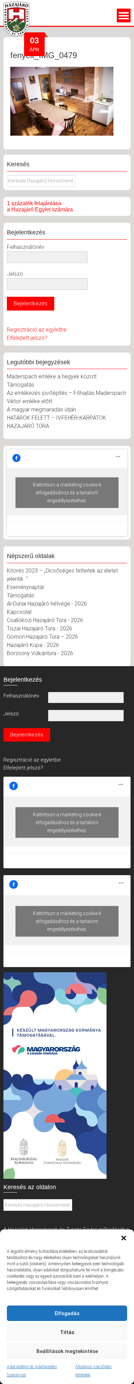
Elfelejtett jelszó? (27, 338)
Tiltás (67, 1332)
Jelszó (15, 274)
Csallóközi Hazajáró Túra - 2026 (45, 620)
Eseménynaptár (25, 587)
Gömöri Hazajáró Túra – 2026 (42, 636)
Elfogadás (67, 1313)
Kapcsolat (19, 612)
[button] (123, 1238)
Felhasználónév (25, 247)
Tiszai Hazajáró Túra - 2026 (39, 628)
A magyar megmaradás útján (41, 409)
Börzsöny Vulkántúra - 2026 (40, 653)
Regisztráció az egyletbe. (32, 760)
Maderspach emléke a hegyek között (52, 376)
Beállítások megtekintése (67, 1351)
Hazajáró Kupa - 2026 (33, 645)
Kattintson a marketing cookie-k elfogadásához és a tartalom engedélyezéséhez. (67, 492)
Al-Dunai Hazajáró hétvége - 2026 (47, 603)
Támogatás (20, 384)
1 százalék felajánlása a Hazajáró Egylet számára (40, 206)
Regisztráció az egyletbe (37, 329)
